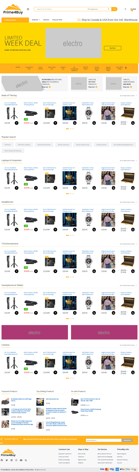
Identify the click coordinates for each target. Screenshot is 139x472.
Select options (75, 123)
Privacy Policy (29, 470)
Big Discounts (82, 460)
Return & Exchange (64, 460)
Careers (119, 463)
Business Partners (122, 460)
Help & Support (121, 454)
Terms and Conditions (18, 470)
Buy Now (112, 48)
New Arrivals (81, 454)
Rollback (80, 463)
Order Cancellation (64, 463)
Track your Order (57, 20)
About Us (120, 457)
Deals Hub (35, 20)
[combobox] (59, 9)
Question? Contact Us (65, 454)
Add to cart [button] (16, 123)
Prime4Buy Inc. (6, 470)
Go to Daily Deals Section (127, 96)
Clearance (46, 20)
